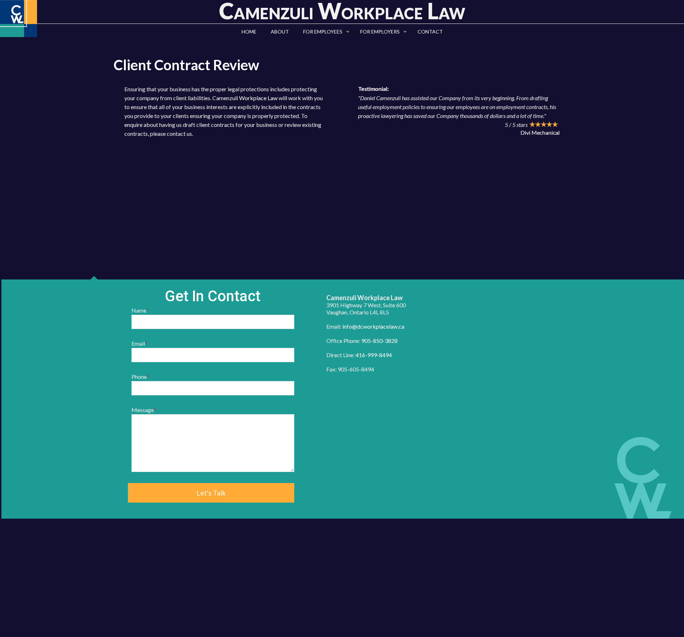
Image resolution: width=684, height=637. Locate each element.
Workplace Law (258, 97)
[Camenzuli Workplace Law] (18, 18)
